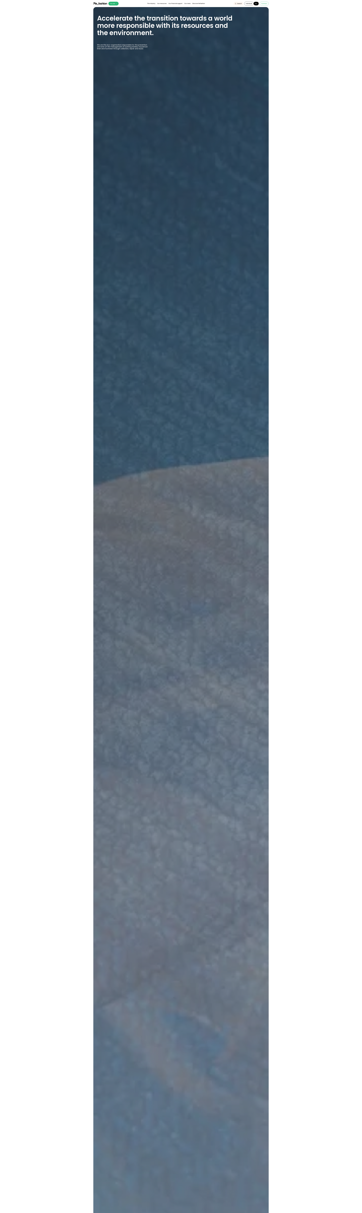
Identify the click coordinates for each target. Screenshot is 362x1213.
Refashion (100, 3)
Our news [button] (187, 3)
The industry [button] (151, 3)
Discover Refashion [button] (198, 3)
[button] (238, 3)
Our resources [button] (162, 3)
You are (112, 4)
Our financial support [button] (175, 3)
